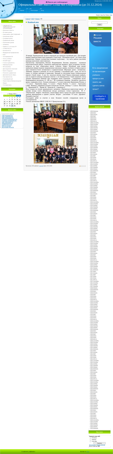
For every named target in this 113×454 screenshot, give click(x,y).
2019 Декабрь (94, 325)
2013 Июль (93, 198)
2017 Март (93, 271)
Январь (37, 18)
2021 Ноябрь (93, 363)
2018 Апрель (93, 292)
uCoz (87, 451)
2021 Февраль (94, 349)
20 (4, 103)
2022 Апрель (93, 372)
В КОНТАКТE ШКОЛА (8, 114)
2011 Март (93, 152)
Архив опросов (101, 445)
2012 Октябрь (94, 183)
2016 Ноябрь (93, 264)
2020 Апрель (93, 332)
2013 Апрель (93, 193)
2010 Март (93, 132)
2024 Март (93, 410)
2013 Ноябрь (93, 205)
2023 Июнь (93, 395)
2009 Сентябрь (94, 122)
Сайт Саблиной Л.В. (7, 116)
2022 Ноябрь (93, 383)
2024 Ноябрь (93, 423)
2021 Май (93, 353)
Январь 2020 (12, 93)
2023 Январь (93, 387)
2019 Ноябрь (93, 324)
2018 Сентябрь (94, 301)
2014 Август (93, 220)
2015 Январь (93, 228)
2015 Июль (93, 238)
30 (12, 105)
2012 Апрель (93, 173)
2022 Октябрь (94, 382)
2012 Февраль (94, 170)
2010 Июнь (93, 137)
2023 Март (93, 390)
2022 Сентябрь (94, 380)
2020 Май (93, 334)
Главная (22, 10)
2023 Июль (93, 396)
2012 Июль (93, 178)
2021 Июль (93, 357)
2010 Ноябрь (93, 145)
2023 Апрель (93, 391)
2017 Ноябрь (93, 284)
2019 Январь (93, 307)
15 (9, 101)
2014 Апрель (93, 213)
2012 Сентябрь (94, 182)
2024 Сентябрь (94, 420)
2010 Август (93, 140)
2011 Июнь (93, 157)
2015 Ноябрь (93, 244)
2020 (32, 18)
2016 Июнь (93, 256)
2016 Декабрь (94, 266)
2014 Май (93, 215)
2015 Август (93, 240)
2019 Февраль (94, 309)
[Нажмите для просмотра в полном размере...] (56, 25)
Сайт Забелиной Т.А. (7, 122)
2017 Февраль (94, 269)
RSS (111, 15)
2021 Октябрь (94, 362)
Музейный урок (33, 22)
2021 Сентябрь (94, 360)
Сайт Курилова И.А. (7, 115)
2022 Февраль (94, 368)
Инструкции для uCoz (8, 127)
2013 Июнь (93, 197)
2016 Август (93, 259)
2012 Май (93, 175)
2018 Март (93, 291)
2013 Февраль (94, 190)
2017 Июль (93, 278)
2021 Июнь (93, 355)
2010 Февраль (94, 131)
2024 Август (93, 418)
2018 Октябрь (94, 302)
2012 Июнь (93, 177)
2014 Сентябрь (94, 221)
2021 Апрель (93, 352)
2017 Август (93, 279)
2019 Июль (93, 317)
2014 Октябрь (94, 223)
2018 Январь (93, 287)
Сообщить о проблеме (100, 97)
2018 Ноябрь (93, 304)
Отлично (94, 437)
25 (17, 103)
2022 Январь (93, 367)
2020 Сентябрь (94, 340)
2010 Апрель (93, 134)
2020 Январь (93, 327)
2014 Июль (93, 218)
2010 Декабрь (94, 147)
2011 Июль (93, 159)
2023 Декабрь (94, 405)
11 (17, 99)
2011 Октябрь (94, 164)
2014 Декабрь (94, 226)
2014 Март (93, 211)
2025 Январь (93, 426)
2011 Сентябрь (94, 162)
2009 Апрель (93, 114)
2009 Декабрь (94, 127)
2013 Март (93, 192)
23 (12, 103)
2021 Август (93, 358)
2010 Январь (93, 129)
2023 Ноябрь (93, 403)
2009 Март (93, 112)
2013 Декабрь (94, 207)
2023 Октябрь (94, 401)
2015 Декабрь (94, 246)
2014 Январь (93, 208)
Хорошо (94, 439)
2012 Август (93, 180)
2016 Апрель (93, 253)
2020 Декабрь (94, 345)
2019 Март (93, 311)
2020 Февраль (94, 329)
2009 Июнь (93, 117)
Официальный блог (7, 123)
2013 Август (93, 200)
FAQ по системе (6, 126)
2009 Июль (93, 119)
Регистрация (34, 10)
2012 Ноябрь (93, 185)
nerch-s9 (41, 165)
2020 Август (93, 339)
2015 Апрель (93, 233)
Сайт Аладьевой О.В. (8, 118)
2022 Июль (93, 377)
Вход (42, 10)
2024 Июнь (93, 415)
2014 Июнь (93, 216)
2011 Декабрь (94, 167)
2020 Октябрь (94, 342)
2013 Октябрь (94, 203)
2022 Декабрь (94, 385)
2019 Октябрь (94, 322)
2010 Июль (93, 139)
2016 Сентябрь (94, 261)
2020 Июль (93, 337)
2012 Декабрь (94, 187)
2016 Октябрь (94, 263)
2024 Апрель (93, 411)
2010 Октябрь (94, 144)
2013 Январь (93, 188)
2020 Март (93, 330)
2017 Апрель (93, 273)
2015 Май (93, 235)
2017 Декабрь (94, 286)
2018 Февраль (94, 289)
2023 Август (93, 398)
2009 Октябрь (94, 124)
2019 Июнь (93, 316)
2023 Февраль (94, 388)
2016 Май (93, 254)
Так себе (94, 441)
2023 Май (93, 393)
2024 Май (93, 413)
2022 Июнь (93, 375)
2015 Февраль (94, 230)
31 (14, 105)
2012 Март (93, 172)
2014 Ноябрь (93, 225)
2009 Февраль (94, 111)
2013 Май (93, 195)
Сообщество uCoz (7, 124)
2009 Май (93, 116)
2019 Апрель (93, 312)
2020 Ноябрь (93, 344)
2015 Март (93, 231)
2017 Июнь (93, 276)
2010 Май (93, 136)
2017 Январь (93, 268)
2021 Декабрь (94, 365)
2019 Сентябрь (94, 320)
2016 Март (93, 251)
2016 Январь (93, 248)
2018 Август (93, 299)
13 (4, 101)
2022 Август (93, 378)
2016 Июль (93, 258)
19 (19, 101)
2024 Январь (93, 406)
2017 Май (93, 274)
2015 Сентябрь (94, 241)
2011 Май (92, 155)
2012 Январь (93, 169)
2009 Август (93, 121)
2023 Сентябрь (94, 400)
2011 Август (93, 160)
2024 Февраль (94, 408)
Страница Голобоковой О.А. (9, 119)
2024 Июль (93, 416)
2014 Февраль (94, 210)
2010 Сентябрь (94, 142)
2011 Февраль (94, 150)
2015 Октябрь (94, 243)
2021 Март (93, 350)
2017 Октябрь (94, 282)
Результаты (92, 445)
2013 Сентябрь (94, 202)
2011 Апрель (93, 154)
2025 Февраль (94, 428)
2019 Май (93, 314)
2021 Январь (93, 347)
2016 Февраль (94, 249)
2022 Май (93, 373)
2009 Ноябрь (93, 126)
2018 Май (93, 294)
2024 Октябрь (94, 421)
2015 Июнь (93, 236)
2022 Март (93, 370)
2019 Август (93, 319)
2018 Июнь (93, 296)
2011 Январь (93, 149)
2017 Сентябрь (94, 281)
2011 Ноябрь (93, 165)
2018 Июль (93, 297)
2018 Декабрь (94, 306)
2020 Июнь (93, 335)
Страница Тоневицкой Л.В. (9, 120)
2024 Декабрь (94, 424)
